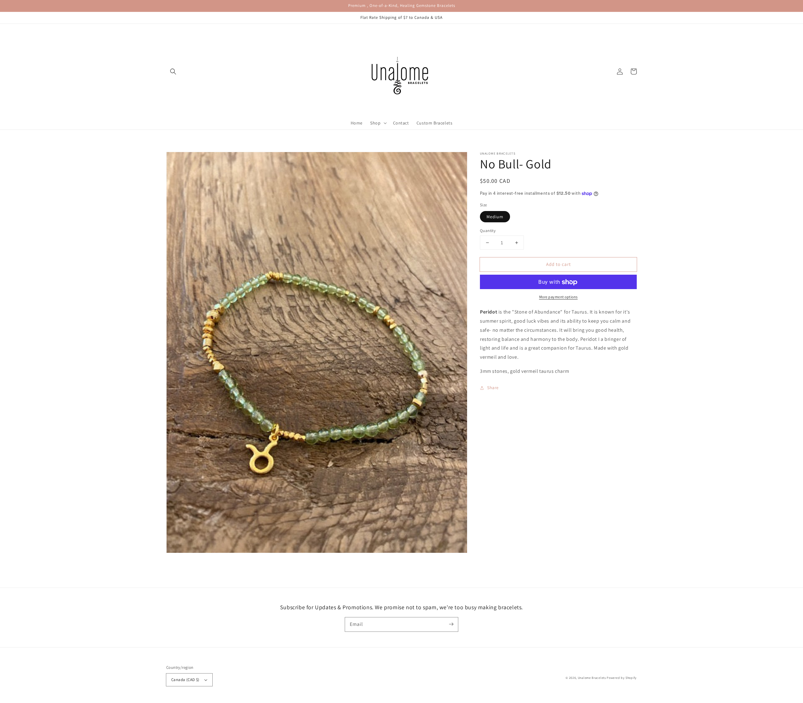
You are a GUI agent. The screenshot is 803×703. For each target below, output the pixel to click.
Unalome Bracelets (592, 678)
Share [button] (493, 387)
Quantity (488, 230)
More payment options (558, 297)
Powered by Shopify (622, 678)
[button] (173, 71)
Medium (495, 216)
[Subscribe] (451, 624)
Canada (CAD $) (185, 679)
